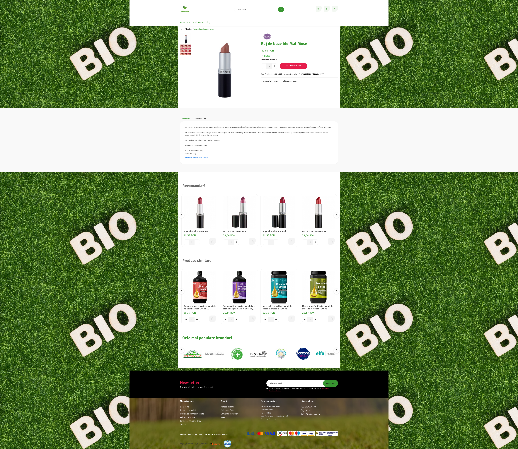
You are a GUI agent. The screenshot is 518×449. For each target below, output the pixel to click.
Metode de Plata (227, 407)
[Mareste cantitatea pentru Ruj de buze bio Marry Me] (315, 242)
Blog (208, 22)
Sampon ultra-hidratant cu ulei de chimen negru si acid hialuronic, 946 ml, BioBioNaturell (239, 307)
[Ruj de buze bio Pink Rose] (200, 212)
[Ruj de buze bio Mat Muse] (225, 66)
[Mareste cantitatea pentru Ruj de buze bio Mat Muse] (274, 66)
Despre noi (185, 407)
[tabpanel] (225, 66)
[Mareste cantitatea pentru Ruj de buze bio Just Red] (276, 242)
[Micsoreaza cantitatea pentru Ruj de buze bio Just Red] (265, 242)
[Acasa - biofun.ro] (197, 9)
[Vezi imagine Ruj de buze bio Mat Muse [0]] (185, 38)
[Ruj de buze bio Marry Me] (318, 212)
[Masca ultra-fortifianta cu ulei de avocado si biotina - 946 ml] (318, 287)
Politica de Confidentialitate (192, 414)
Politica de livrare (187, 417)
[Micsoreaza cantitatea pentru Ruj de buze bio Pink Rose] (186, 242)
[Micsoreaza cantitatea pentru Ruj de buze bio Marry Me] (305, 242)
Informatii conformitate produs (196, 158)
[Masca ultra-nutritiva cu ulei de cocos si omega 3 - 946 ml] (279, 287)
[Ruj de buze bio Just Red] (279, 212)
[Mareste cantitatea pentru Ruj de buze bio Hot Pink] (236, 242)
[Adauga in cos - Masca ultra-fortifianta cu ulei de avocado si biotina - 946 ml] (331, 319)
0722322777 (310, 410)
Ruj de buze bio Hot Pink (234, 231)
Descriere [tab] (186, 118)
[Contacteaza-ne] (319, 9)
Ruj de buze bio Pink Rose (196, 231)
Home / (183, 29)
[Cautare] (281, 9)
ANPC (223, 417)
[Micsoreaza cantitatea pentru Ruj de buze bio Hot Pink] (226, 242)
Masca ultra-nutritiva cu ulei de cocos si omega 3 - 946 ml (277, 307)
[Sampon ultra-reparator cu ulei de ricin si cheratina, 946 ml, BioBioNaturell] (200, 287)
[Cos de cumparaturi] (335, 9)
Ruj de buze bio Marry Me (314, 231)
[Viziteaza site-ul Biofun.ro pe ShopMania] (227, 444)
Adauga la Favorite (270, 81)
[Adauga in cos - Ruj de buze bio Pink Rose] (212, 241)
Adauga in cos (294, 66)
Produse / (190, 29)
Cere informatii (291, 81)
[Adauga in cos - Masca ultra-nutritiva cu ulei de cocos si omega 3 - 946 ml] (291, 319)
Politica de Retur (228, 410)
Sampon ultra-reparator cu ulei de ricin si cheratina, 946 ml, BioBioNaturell (200, 307)
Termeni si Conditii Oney (190, 421)
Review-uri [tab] (200, 118)
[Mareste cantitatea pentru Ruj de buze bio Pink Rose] (197, 242)
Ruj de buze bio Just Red (274, 231)
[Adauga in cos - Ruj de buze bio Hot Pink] (252, 241)
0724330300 (310, 407)
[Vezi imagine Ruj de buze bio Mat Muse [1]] (185, 49)
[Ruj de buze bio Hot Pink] (239, 212)
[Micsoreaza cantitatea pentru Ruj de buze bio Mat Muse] (263, 66)
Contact (183, 424)
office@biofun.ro (312, 414)
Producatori (198, 22)
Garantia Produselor (229, 414)
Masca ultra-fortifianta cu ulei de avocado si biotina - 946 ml (317, 307)
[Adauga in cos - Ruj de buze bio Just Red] (291, 241)
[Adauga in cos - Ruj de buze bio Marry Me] (331, 241)
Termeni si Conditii (188, 410)
